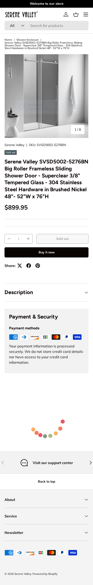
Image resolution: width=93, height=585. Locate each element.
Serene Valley (14, 145)
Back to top (46, 481)
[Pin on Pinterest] (37, 265)
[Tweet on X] (19, 265)
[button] (76, 14)
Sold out (62, 239)
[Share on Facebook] (28, 265)
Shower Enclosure (27, 39)
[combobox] (46, 25)
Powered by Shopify (45, 574)
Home (8, 39)
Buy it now (47, 252)
